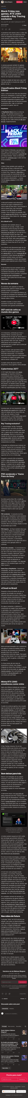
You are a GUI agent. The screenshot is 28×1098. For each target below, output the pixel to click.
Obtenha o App (21, 1091)
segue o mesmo (10, 180)
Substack (8, 1095)
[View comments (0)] (6, 29)
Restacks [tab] (11, 1008)
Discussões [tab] (18, 1026)
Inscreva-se (19, 2)
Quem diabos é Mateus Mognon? (8, 1031)
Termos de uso (22, 985)
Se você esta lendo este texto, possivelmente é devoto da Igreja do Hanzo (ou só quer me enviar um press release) (10, 1034)
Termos (23, 1086)
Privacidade (18, 1086)
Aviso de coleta (14, 1088)
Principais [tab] (4, 1026)
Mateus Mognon (4, 24)
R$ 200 (3, 121)
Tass (12, 503)
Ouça (25, 25)
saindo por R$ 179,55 (12, 214)
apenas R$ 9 (7, 253)
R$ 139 (22, 119)
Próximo (22, 998)
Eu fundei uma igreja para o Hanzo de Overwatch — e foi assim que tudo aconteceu (9, 1044)
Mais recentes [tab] (11, 1026)
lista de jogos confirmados (11, 275)
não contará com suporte (8, 410)
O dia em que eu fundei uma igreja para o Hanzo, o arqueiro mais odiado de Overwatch (10, 1060)
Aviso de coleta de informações (18, 986)
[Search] (25, 1026)
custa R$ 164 (22, 154)
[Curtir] (2, 29)
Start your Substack (9, 1091)
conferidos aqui (12, 158)
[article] (14, 1035)
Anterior (6, 998)
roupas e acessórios (7, 259)
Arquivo (3, 6)
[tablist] (8, 1008)
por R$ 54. (21, 255)
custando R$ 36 (21, 253)
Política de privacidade (14, 988)
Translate (4, 8)
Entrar (25, 2)
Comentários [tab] (5, 1008)
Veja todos (5, 1068)
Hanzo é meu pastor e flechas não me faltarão (10, 1056)
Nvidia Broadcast (11, 801)
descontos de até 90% (8, 232)
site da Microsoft (13, 673)
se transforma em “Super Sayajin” (14, 904)
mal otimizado (5, 434)
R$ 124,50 (12, 210)
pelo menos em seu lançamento (10, 853)
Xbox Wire (20, 172)
